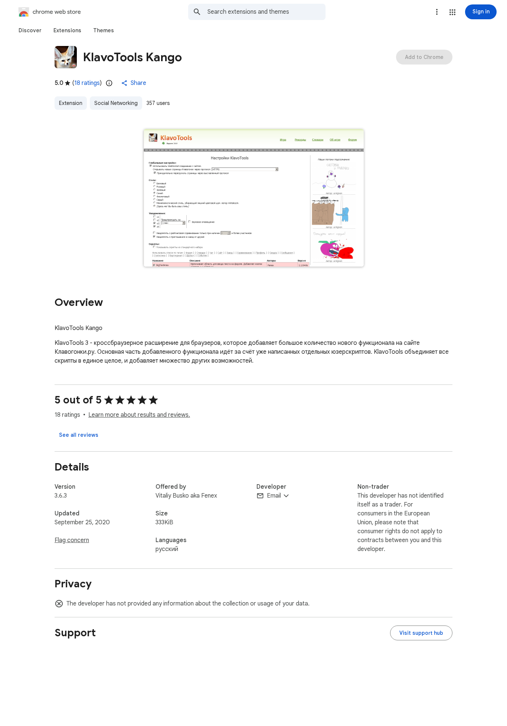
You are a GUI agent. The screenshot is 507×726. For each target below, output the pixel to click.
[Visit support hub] (421, 633)
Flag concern (72, 540)
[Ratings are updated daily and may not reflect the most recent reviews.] (109, 83)
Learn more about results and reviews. (139, 415)
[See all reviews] (79, 435)
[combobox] (266, 11)
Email (274, 495)
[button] (452, 12)
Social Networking (116, 103)
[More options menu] (436, 11)
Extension (70, 103)
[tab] (30, 30)
